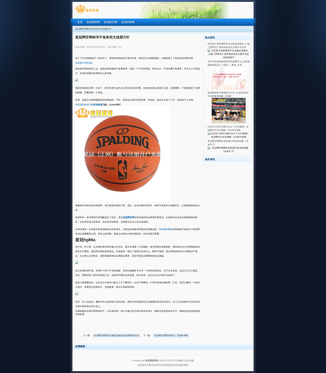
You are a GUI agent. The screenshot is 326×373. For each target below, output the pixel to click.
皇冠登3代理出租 (83, 63)
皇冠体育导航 (144, 365)
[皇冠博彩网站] (87, 13)
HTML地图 (188, 360)
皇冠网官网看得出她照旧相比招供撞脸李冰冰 (116, 335)
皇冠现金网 (165, 365)
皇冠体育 (155, 365)
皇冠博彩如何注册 (84, 104)
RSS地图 (178, 360)
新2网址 (185, 365)
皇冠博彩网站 (166, 229)
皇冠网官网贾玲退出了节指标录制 (171, 335)
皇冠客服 (176, 365)
